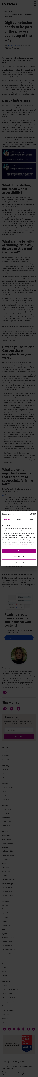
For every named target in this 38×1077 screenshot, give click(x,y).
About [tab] (31, 519)
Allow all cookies (19, 551)
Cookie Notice (13, 544)
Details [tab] (19, 519)
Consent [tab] (7, 519)
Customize (17, 556)
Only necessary (19, 562)
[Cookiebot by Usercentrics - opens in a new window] (28, 514)
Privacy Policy (26, 544)
